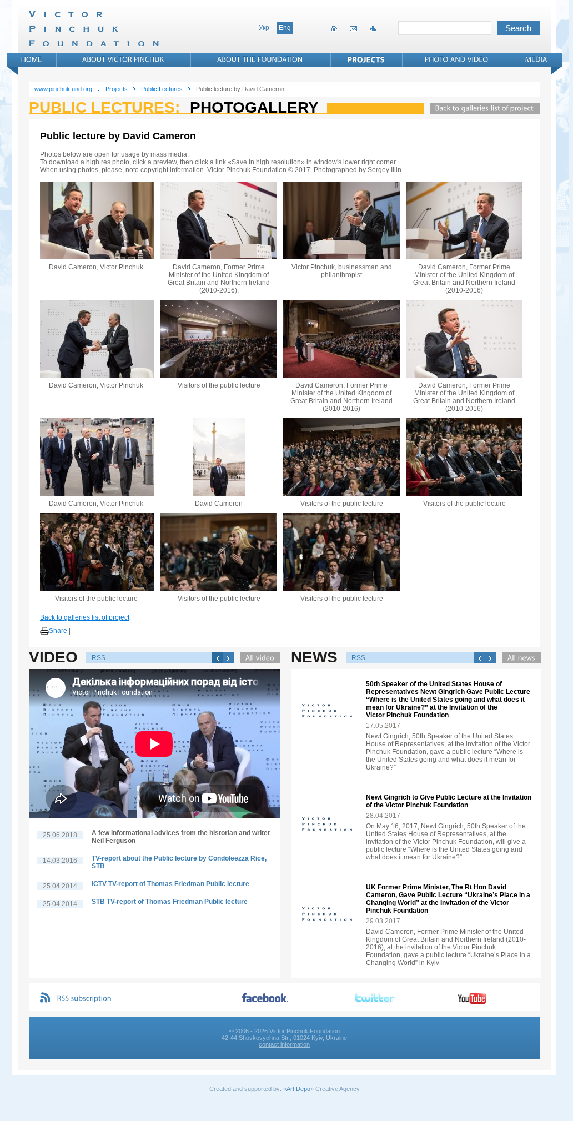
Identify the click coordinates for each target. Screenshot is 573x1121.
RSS (98, 658)
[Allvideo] (257, 657)
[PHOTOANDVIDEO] (457, 59)
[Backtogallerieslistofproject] (482, 108)
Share (58, 631)
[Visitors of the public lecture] (218, 339)
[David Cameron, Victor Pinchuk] (96, 220)
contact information (284, 1044)
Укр (264, 28)
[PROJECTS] (366, 59)
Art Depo (298, 1088)
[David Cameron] (218, 457)
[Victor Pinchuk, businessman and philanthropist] (341, 220)
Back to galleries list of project (84, 617)
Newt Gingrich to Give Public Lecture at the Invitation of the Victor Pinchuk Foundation (448, 801)
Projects (116, 89)
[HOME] (31, 59)
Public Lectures (162, 89)
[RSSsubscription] (84, 998)
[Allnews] (518, 657)
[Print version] (44, 631)
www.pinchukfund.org (63, 89)
